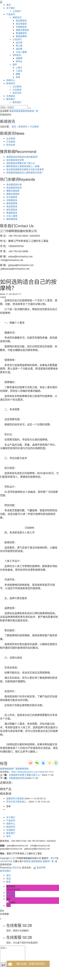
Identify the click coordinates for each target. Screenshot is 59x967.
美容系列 (17, 17)
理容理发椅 (11, 218)
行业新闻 (17, 89)
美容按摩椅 (21, 36)
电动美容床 (21, 20)
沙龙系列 (17, 39)
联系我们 (10, 99)
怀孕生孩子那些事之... (17, 801)
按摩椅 (3, 768)
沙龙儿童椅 (21, 51)
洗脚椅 (19, 58)
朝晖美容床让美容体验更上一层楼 (22, 166)
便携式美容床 (13, 190)
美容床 (12, 110)
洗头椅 (19, 42)
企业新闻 (17, 86)
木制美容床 (21, 26)
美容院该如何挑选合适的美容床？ (22, 156)
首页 (8, 4)
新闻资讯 (10, 83)
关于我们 (10, 7)
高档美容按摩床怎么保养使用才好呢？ (25, 172)
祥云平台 (16, 867)
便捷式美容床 (22, 29)
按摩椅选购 (23, 768)
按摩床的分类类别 (15, 798)
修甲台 (19, 61)
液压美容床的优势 (15, 159)
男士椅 (19, 45)
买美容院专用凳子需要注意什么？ (25, 774)
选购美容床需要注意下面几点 (20, 163)
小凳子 (19, 67)
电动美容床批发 (14, 187)
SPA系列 (17, 55)
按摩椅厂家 (12, 768)
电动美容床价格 (14, 184)
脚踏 (18, 73)
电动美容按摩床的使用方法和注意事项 (25, 169)
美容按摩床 (21, 110)
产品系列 (10, 14)
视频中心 (10, 80)
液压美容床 (21, 23)
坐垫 (18, 77)
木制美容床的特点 (17, 778)
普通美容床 (21, 33)
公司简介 (17, 11)
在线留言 (10, 95)
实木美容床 (11, 196)
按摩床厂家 (32, 110)
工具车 (19, 70)
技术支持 (17, 92)
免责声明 (41, 867)
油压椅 (19, 48)
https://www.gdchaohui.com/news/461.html (32, 771)
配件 (15, 64)
